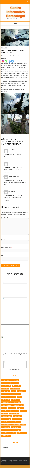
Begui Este (4, 47)
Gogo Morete (17, 402)
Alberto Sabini (15, 383)
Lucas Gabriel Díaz (7, 416)
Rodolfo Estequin (16, 427)
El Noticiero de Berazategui (9, 396)
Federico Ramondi (7, 402)
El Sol (19, 396)
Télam (14, 432)
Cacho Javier (5, 388)
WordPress (7, 461)
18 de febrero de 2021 (7, 55)
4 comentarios (17, 55)
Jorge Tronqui (15, 410)
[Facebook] (9, 61)
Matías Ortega (17, 416)
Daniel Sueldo (21, 391)
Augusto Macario (6, 385)
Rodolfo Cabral (6, 427)
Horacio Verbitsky (18, 405)
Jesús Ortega (12, 408)
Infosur (4, 408)
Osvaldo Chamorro (15, 421)
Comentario (4, 217)
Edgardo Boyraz (6, 394)
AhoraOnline (15, 380)
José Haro (23, 410)
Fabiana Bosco (15, 399)
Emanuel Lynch (6, 399)
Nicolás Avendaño (17, 419)
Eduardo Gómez (16, 394)
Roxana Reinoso (6, 430)
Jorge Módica (6, 410)
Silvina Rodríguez (16, 430)
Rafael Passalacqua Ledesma (19, 424)
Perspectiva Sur (6, 424)
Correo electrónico (6, 247)
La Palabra (5, 413)
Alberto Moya (6, 383)
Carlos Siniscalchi (15, 388)
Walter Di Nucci (6, 435)
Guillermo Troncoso (7, 405)
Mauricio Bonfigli (6, 419)
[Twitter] (12, 61)
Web (2, 256)
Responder (6, 158)
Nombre (3, 239)
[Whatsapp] (6, 61)
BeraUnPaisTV (16, 385)
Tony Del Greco (6, 432)
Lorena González (14, 413)
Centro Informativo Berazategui (15, 12)
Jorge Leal (20, 408)
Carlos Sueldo (6, 391)
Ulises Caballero (22, 432)
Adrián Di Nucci (6, 380)
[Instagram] (3, 61)
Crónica (13, 391)
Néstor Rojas (5, 421)
